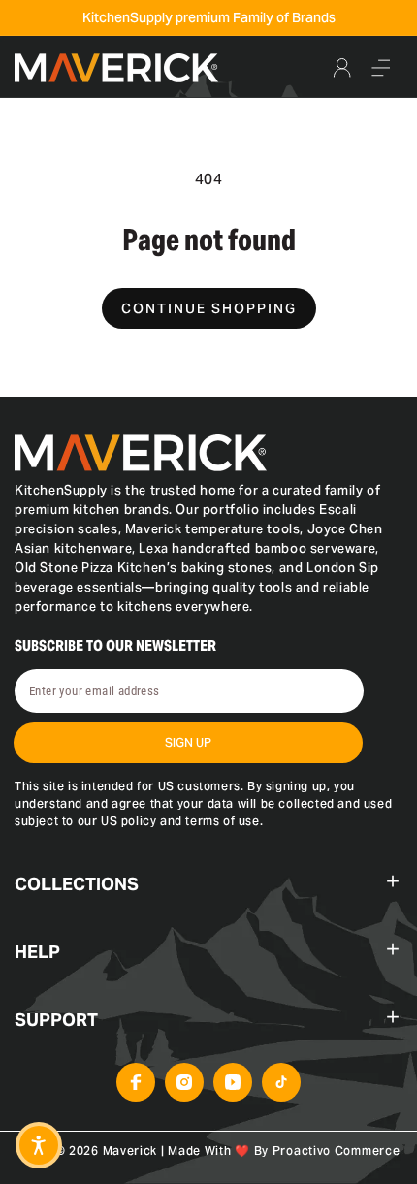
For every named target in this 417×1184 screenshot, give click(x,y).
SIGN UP (188, 742)
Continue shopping (209, 308)
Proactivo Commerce (337, 1150)
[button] (381, 68)
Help (37, 952)
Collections (77, 884)
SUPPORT (56, 1019)
